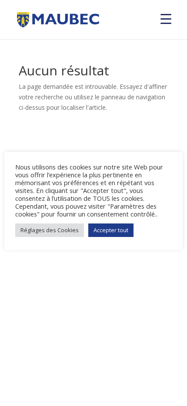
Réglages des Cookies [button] (49, 230)
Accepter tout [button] (111, 230)
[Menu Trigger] (166, 18)
